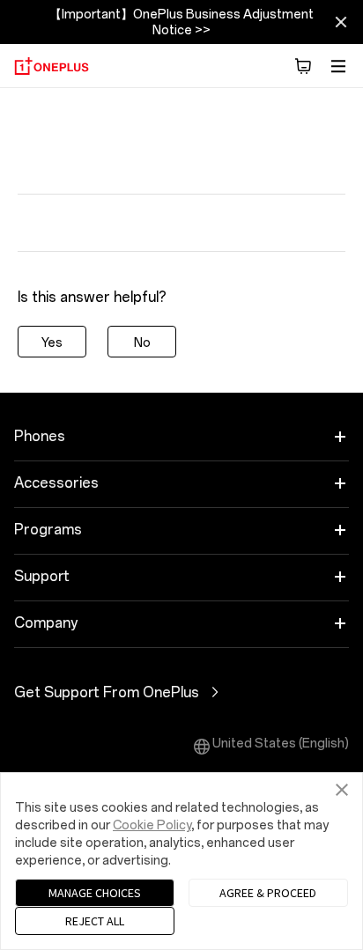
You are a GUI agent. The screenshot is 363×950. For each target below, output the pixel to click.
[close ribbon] (341, 22)
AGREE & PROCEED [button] (267, 893)
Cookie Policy (152, 825)
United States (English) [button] (280, 743)
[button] (303, 66)
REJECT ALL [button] (94, 921)
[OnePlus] (51, 66)
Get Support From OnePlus (156, 692)
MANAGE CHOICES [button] (94, 893)
